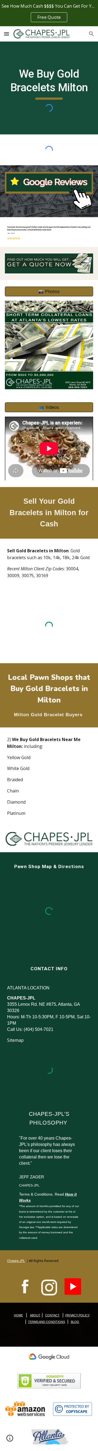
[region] (49, 13)
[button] (6, 33)
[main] (49, 83)
